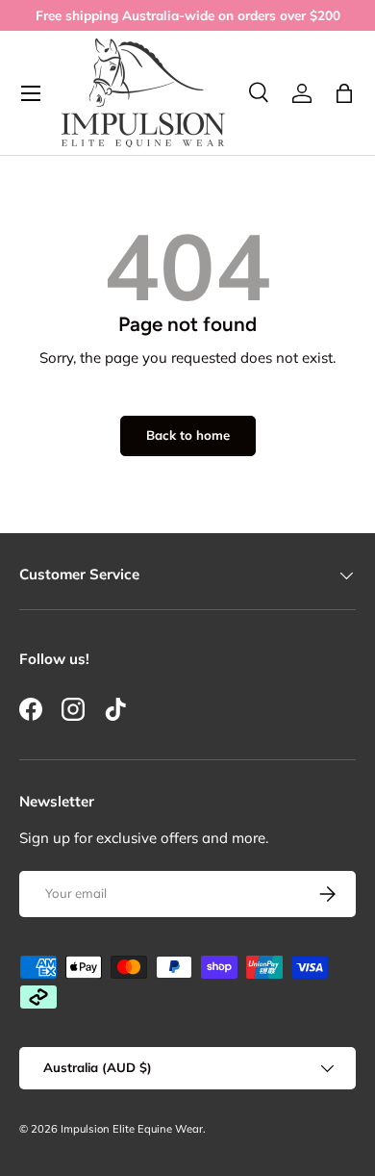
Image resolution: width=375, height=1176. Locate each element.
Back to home (188, 435)
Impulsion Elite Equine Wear (132, 1129)
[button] (344, 93)
